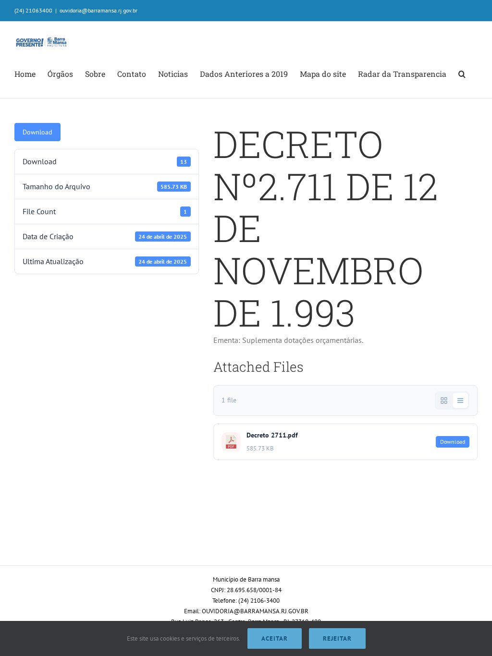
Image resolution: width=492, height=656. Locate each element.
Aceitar (274, 638)
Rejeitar (337, 638)
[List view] (460, 400)
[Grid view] (444, 400)
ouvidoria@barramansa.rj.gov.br (98, 10)
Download (37, 132)
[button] (462, 74)
